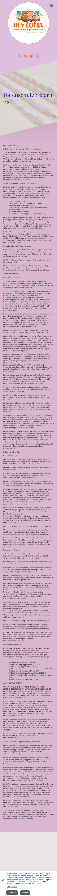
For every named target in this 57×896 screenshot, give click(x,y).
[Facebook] (19, 56)
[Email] (31, 56)
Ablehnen (25, 893)
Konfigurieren (12, 887)
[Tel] (37, 56)
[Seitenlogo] (28, 23)
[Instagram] (25, 56)
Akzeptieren (12, 893)
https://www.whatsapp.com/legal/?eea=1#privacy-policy (23, 383)
